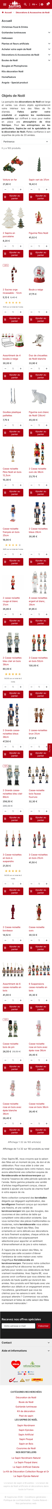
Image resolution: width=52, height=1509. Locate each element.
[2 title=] (9, 303)
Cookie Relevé (39, 1500)
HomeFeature (9, 77)
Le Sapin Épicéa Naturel (26, 1476)
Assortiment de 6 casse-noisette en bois (12, 987)
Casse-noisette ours (36, 929)
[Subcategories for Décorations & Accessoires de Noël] (48, 55)
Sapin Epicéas (26, 1430)
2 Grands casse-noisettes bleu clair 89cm (12, 793)
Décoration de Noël (26, 1397)
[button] (25, 4)
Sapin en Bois (26, 1443)
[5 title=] (19, 303)
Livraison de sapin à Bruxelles (19, 1483)
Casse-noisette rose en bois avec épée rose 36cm (38, 1047)
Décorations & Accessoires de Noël (20, 54)
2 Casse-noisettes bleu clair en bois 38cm (12, 661)
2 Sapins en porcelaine (9, 235)
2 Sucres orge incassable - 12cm (12, 291)
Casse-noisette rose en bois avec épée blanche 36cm (12, 1108)
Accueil (7, 21)
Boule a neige (36, 289)
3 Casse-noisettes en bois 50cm (38, 659)
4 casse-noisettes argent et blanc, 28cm (38, 601)
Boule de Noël (26, 1402)
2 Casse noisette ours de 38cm (37, 470)
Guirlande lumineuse (26, 1406)
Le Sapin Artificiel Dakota (26, 1467)
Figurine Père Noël (38, 233)
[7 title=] (15, 674)
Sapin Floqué (26, 1439)
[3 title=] (13, 303)
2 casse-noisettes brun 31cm (38, 732)
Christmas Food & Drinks (15, 27)
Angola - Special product (15, 82)
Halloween (7, 38)
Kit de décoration (26, 1411)
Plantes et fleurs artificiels (15, 43)
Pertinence (8, 141)
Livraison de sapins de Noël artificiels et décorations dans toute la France (26, 1486)
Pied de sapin (26, 1415)
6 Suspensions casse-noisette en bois (38, 987)
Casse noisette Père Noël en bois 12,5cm (12, 472)
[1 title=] (6, 303)
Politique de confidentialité (17, 1500)
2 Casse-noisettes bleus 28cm (38, 530)
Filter (50, 748)
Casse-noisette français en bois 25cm (11, 532)
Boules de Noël (10, 60)
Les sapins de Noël (26, 1419)
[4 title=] (16, 303)
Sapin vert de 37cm (39, 179)
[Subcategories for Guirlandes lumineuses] (48, 32)
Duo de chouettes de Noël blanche (38, 357)
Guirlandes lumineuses (14, 32)
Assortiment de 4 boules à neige (12, 357)
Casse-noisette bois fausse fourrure (36, 793)
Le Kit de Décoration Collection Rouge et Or (26, 1471)
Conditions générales (35, 1497)
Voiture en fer (10, 179)
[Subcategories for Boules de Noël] (48, 60)
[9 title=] (18, 674)
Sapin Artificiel (26, 1434)
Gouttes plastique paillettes (12, 414)
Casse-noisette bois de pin (10, 1045)
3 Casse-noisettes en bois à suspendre (12, 858)
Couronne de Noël (26, 1448)
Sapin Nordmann (26, 1425)
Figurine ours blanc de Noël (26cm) (39, 414)
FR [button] (33, 4)
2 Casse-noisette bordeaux (11, 929)
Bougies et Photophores (14, 65)
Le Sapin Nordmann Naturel (26, 1457)
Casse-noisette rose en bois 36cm (38, 1105)
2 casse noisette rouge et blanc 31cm (11, 601)
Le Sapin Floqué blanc (26, 1462)
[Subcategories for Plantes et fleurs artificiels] (48, 43)
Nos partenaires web (26, 1503)
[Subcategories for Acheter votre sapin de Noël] (48, 49)
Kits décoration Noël (12, 71)
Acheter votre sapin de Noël (16, 49)
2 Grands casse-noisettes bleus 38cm (11, 733)
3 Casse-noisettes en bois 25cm (38, 856)
